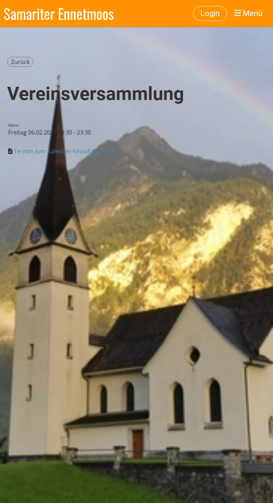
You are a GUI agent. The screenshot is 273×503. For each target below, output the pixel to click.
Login (210, 13)
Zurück (20, 62)
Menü (251, 13)
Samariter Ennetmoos (59, 13)
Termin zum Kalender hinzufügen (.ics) (65, 151)
